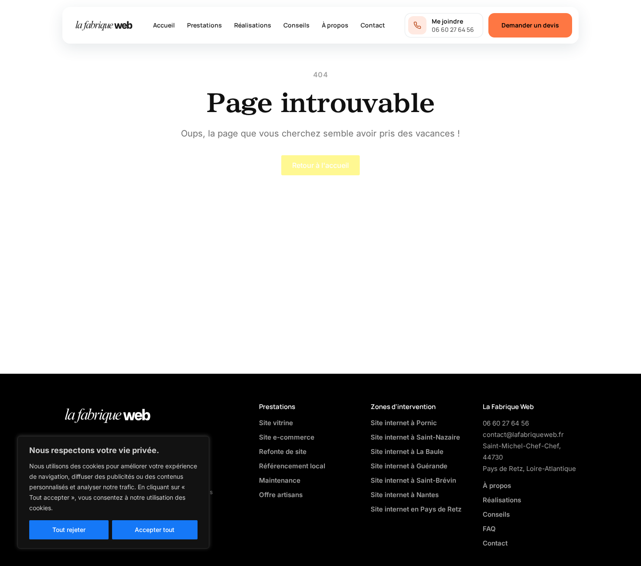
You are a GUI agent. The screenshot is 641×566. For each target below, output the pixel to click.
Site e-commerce (286, 437)
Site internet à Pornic (404, 423)
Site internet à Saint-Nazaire (415, 437)
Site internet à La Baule (407, 451)
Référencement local (292, 466)
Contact (373, 25)
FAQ (489, 529)
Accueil (164, 25)
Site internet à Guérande (409, 466)
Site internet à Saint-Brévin (413, 480)
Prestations (204, 25)
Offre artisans (281, 495)
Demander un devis (530, 25)
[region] (113, 492)
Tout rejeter (68, 529)
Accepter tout (154, 529)
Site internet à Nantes (405, 495)
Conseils (296, 25)
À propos (335, 25)
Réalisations (252, 25)
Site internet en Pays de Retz (416, 509)
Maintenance (279, 480)
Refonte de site (283, 451)
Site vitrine (276, 423)
